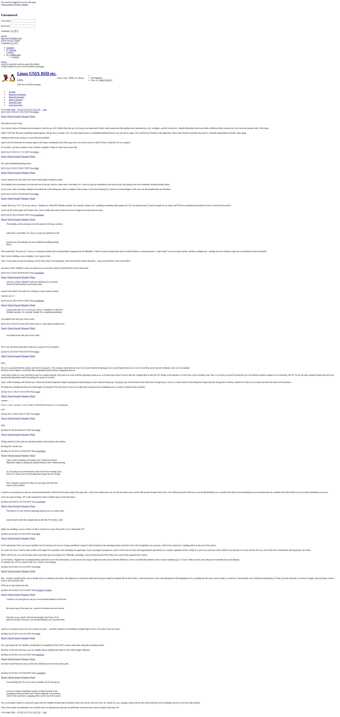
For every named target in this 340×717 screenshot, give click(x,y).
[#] (2, 112)
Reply (4, 116)
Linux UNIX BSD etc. (36, 73)
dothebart (40, 655)
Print (32, 116)
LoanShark (39, 215)
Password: (5, 26)
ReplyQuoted (14, 116)
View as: (94, 80)
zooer (37, 392)
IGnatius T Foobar (44, 590)
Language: (5, 31)
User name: (6, 21)
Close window (7, 4)
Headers (25, 116)
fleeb (36, 112)
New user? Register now (11, 38)
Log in (4, 36)
